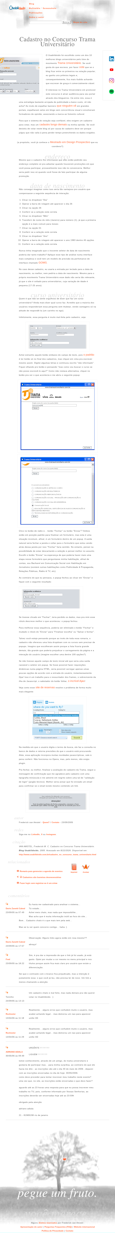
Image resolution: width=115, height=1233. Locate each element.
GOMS (43, 262)
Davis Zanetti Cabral (15, 908)
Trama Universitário (69, 63)
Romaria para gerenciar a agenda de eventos (41, 871)
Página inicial (17, 7)
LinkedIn (35, 834)
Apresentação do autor (31, 1227)
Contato (55, 822)
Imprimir (74, 872)
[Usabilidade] (21, 877)
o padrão (88, 354)
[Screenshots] (18, 871)
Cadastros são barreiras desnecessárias (42, 877)
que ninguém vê (66, 105)
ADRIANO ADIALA (14, 1052)
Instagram (51, 834)
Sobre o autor (36, 17)
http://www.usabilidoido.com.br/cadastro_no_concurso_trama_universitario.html (57, 854)
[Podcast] (18, 877)
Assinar (86, 872)
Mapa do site (80, 22)
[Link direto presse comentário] (7, 904)
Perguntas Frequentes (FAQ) (58, 1227)
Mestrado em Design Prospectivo (70, 142)
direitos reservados (48, 1223)
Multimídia (34, 8)
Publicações (35, 13)
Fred (8, 959)
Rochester (11, 1014)
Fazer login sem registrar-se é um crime (38, 883)
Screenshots (49, 8)
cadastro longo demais (53, 124)
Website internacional (84, 1227)
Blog (31, 4)
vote (81, 67)
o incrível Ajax (76, 680)
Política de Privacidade (53, 1231)
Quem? (46, 822)
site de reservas (45, 687)
